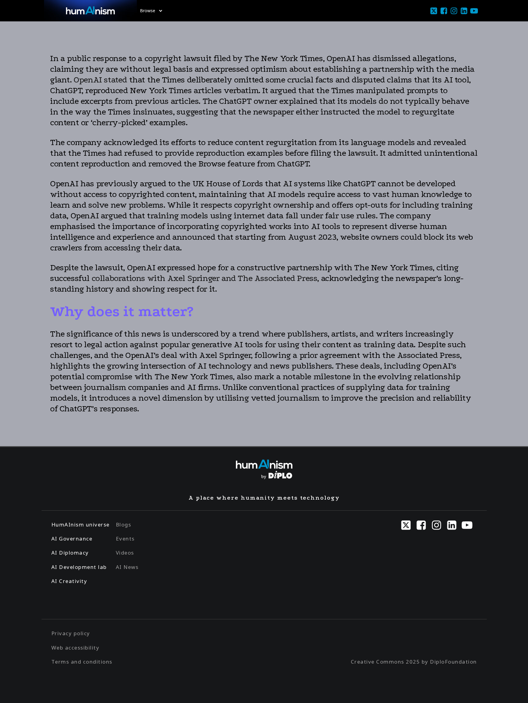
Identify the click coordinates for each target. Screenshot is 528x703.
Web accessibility (75, 647)
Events (125, 538)
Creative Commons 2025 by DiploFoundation (414, 661)
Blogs (123, 524)
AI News (127, 566)
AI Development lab (79, 566)
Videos (125, 552)
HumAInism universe (80, 524)
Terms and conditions (81, 661)
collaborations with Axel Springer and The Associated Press (204, 278)
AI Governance (72, 538)
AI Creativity (69, 581)
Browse (147, 10)
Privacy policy (70, 633)
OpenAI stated (100, 80)
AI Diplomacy (70, 552)
